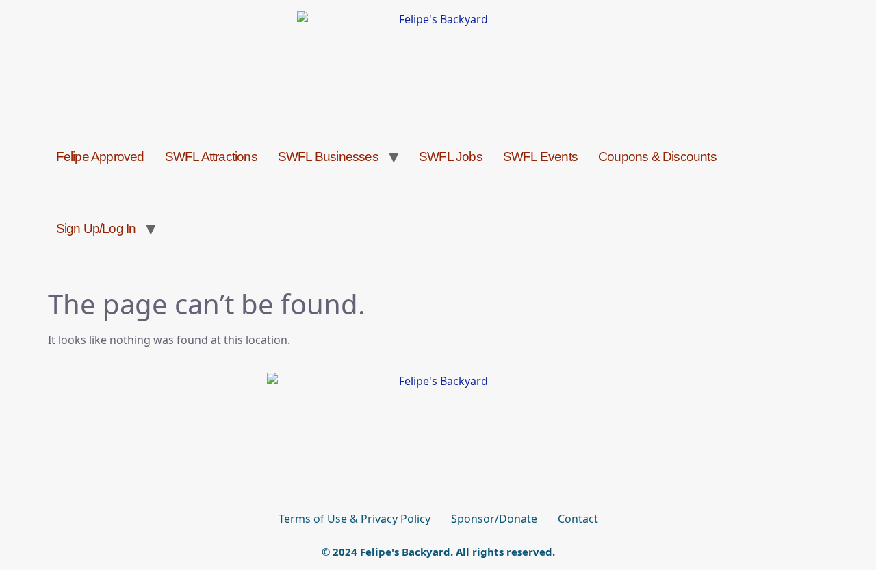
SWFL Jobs (450, 156)
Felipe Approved (100, 156)
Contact (578, 518)
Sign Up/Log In (96, 228)
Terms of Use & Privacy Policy (354, 518)
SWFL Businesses (328, 156)
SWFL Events (540, 156)
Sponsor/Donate (494, 518)
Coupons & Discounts (657, 156)
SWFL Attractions (211, 156)
